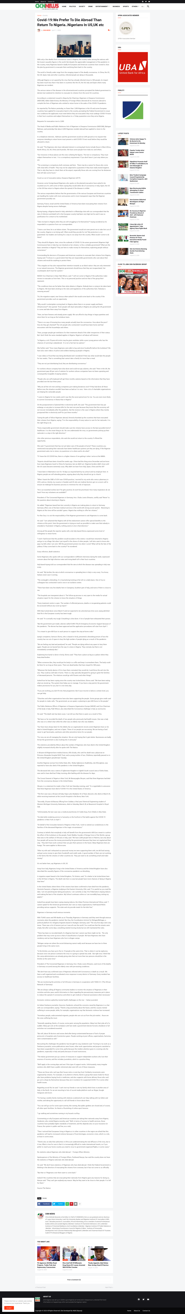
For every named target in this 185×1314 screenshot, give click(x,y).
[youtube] (149, 1)
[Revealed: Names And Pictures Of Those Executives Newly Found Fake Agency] (123, 238)
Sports (126, 6)
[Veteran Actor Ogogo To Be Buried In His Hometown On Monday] (123, 141)
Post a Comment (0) (74, 1280)
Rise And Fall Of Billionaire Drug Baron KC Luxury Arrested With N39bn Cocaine (74, 1265)
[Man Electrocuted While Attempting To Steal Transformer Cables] (123, 190)
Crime (90, 6)
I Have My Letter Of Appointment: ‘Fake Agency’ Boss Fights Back (138, 226)
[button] (143, 6)
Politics (72, 6)
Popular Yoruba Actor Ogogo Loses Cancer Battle (137, 152)
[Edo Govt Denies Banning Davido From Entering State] (123, 251)
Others (135, 6)
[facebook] (142, 1)
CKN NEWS (50, 1214)
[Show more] (80, 1204)
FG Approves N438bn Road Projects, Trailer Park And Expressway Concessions (47, 1265)
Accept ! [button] (9, 1308)
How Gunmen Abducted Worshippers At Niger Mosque (138, 202)
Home (37, 1)
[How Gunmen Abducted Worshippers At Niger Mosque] (123, 202)
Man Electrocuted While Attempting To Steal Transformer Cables (138, 190)
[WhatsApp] (67, 1204)
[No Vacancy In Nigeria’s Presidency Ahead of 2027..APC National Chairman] (123, 213)
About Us (43, 1)
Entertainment (102, 6)
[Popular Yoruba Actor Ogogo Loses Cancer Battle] (123, 152)
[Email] (75, 1204)
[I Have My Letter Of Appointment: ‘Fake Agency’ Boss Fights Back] (123, 226)
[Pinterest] (71, 1204)
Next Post (108, 1287)
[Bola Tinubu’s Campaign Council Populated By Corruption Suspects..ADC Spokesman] (123, 177)
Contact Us (51, 1)
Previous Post (41, 1287)
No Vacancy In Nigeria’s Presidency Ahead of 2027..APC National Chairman (138, 214)
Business (116, 6)
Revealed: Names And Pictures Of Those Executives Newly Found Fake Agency (138, 239)
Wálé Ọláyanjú (77, 1311)
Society (82, 6)
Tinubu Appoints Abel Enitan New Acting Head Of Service (98, 1264)
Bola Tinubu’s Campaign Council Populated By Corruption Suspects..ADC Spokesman (138, 178)
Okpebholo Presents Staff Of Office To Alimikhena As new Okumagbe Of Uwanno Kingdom (139, 165)
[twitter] (146, 1)
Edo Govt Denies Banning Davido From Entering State (138, 251)
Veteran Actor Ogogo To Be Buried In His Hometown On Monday (138, 141)
